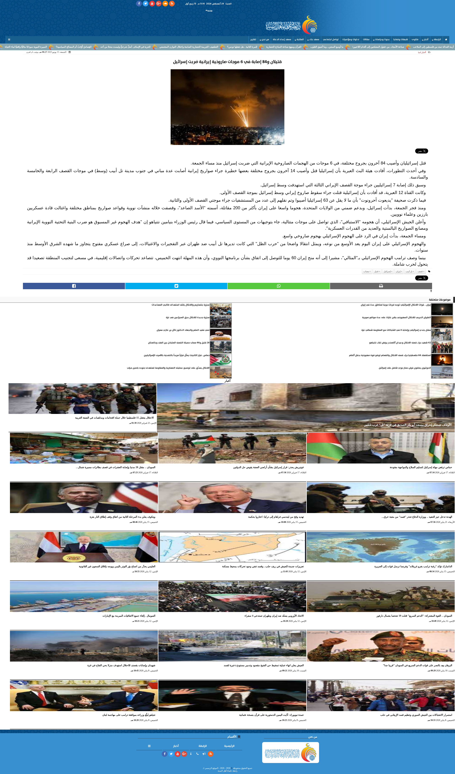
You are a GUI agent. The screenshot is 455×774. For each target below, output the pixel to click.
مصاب (366, 271)
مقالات (366, 39)
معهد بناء (314, 39)
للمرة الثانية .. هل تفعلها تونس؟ (294, 47)
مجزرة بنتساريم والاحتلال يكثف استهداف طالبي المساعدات (181, 305)
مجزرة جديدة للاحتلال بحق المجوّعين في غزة (188, 317)
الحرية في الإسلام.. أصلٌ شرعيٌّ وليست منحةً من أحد (177, 47)
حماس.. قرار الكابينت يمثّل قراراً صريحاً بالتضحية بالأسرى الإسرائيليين (177, 355)
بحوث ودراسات (382, 39)
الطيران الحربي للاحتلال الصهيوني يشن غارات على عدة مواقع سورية (396, 317)
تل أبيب (409, 271)
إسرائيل (387, 271)
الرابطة (437, 39)
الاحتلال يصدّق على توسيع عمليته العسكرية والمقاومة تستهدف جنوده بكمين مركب (168, 368)
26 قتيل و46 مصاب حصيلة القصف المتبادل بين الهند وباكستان (179, 343)
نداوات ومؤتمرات (350, 39)
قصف (420, 271)
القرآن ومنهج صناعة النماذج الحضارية (335, 47)
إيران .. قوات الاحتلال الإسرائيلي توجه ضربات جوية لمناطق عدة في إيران (396, 305)
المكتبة (300, 39)
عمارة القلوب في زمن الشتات (32, 47)
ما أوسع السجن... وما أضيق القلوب (378, 47)
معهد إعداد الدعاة (282, 39)
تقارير (253, 39)
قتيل (376, 271)
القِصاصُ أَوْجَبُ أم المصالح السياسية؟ (125, 47)
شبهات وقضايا (400, 39)
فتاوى (415, 39)
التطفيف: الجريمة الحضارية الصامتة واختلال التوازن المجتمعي (240, 47)
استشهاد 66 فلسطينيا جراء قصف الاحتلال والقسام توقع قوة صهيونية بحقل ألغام (390, 355)
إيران (398, 271)
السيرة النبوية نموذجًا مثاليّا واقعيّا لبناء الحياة (77, 47)
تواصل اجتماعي (331, 39)
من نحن (265, 39)
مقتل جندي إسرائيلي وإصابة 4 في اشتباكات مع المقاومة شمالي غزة (396, 330)
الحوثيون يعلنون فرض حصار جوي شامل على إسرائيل (405, 368)
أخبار (426, 39)
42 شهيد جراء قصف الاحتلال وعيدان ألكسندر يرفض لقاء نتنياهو (400, 343)
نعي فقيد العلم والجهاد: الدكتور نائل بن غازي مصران (183, 330)
